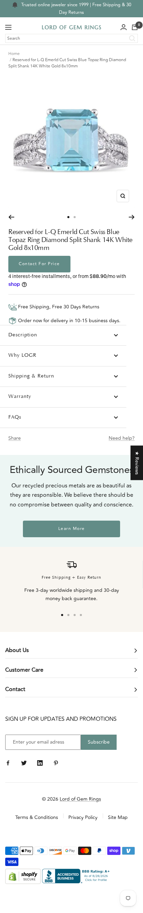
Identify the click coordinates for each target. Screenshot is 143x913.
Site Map (118, 817)
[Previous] (11, 217)
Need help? (122, 438)
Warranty (19, 396)
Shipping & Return (31, 376)
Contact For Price (39, 264)
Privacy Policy (83, 817)
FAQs (14, 417)
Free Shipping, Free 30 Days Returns (58, 306)
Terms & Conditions (36, 817)
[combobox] (71, 38)
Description (22, 335)
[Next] (132, 217)
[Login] (123, 27)
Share (14, 438)
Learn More (71, 528)
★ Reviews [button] (137, 462)
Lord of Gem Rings (80, 799)
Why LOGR (22, 355)
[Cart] (135, 27)
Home (14, 53)
